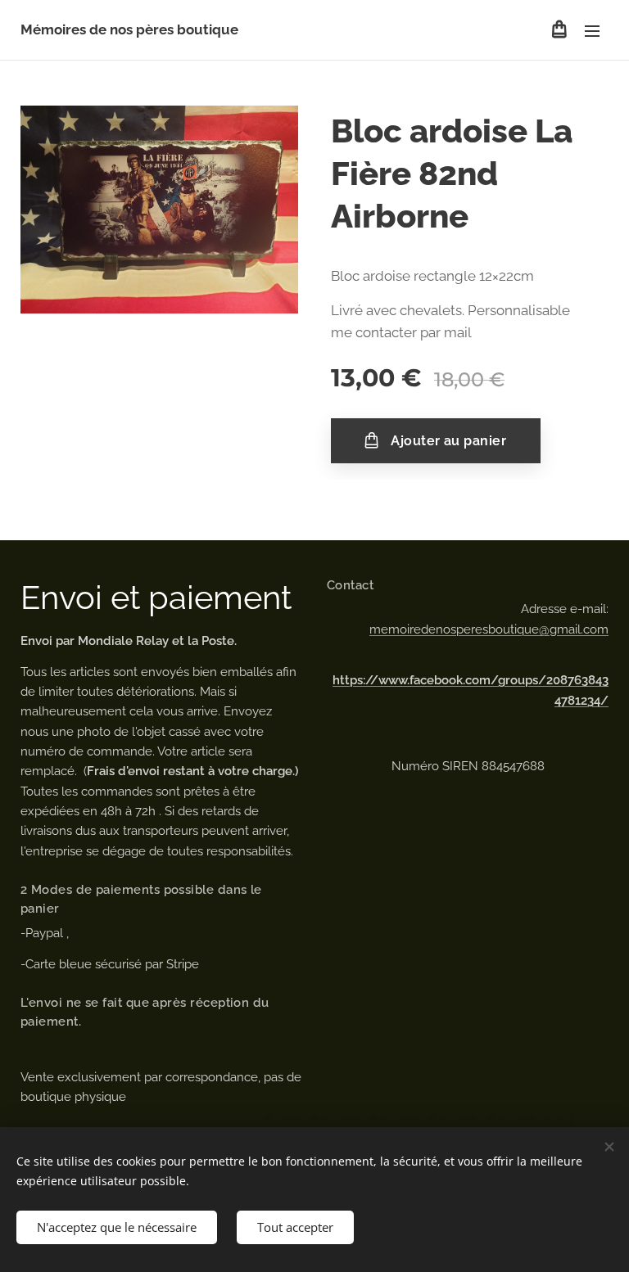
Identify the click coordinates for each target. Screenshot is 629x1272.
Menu (592, 30)
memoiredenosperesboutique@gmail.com (489, 629)
